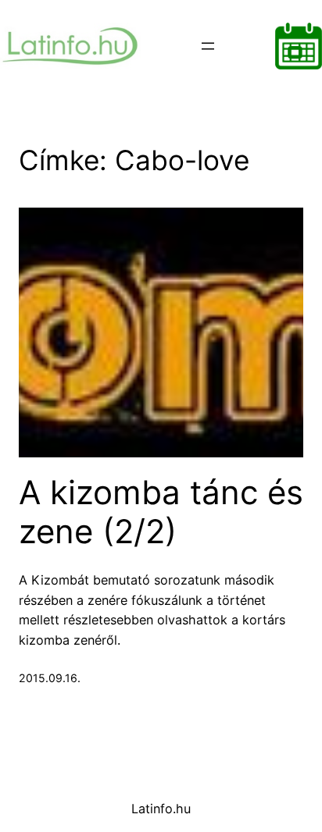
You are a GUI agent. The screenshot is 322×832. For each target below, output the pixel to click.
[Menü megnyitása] (208, 46)
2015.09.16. (49, 677)
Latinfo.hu (161, 808)
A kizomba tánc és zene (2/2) (161, 512)
